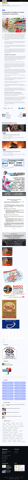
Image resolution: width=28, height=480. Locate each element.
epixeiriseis (4, 424)
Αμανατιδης (4, 427)
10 (10, 333)
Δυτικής (11, 432)
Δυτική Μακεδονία (5, 432)
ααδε (21, 438)
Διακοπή (20, 430)
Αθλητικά (8, 385)
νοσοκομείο (4, 441)
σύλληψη (23, 441)
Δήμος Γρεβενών (15, 430)
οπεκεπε (9, 441)
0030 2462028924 (5, 456)
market (9, 108)
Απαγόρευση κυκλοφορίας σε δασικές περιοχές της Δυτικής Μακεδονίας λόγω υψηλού (9, 467)
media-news (5, 136)
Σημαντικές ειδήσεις (5, 438)
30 (7, 338)
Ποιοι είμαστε (16, 451)
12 (17, 333)
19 (17, 335)
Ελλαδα (8, 393)
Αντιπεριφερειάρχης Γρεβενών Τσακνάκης (13, 427)
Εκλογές (15, 432)
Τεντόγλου (17, 438)
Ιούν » (4, 342)
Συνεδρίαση (12, 438)
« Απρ (2, 342)
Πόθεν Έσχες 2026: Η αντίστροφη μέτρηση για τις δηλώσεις (13, 416)
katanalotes (5, 108)
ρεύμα (19, 441)
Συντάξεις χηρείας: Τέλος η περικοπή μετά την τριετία (13, 408)
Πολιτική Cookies (17, 477)
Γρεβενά (15, 429)
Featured (9, 424)
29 (3, 338)
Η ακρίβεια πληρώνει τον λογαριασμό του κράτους (12, 412)
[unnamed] (14, 239)
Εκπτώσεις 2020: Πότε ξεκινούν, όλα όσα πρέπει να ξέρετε (11, 134)
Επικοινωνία (16, 452)
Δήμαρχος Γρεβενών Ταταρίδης (7, 430)
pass (18, 424)
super (12, 108)
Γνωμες (20, 385)
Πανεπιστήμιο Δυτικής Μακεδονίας (7, 435)
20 (20, 335)
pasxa (21, 424)
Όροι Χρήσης (6, 477)
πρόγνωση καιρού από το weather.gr (19, 471)
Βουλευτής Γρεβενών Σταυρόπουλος (7, 429)
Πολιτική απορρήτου (11, 477)
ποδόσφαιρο (14, 441)
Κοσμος (20, 393)
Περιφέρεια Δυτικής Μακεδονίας (17, 435)
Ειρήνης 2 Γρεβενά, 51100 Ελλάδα (7, 455)
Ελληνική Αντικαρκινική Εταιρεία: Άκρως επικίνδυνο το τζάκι (11, 151)
